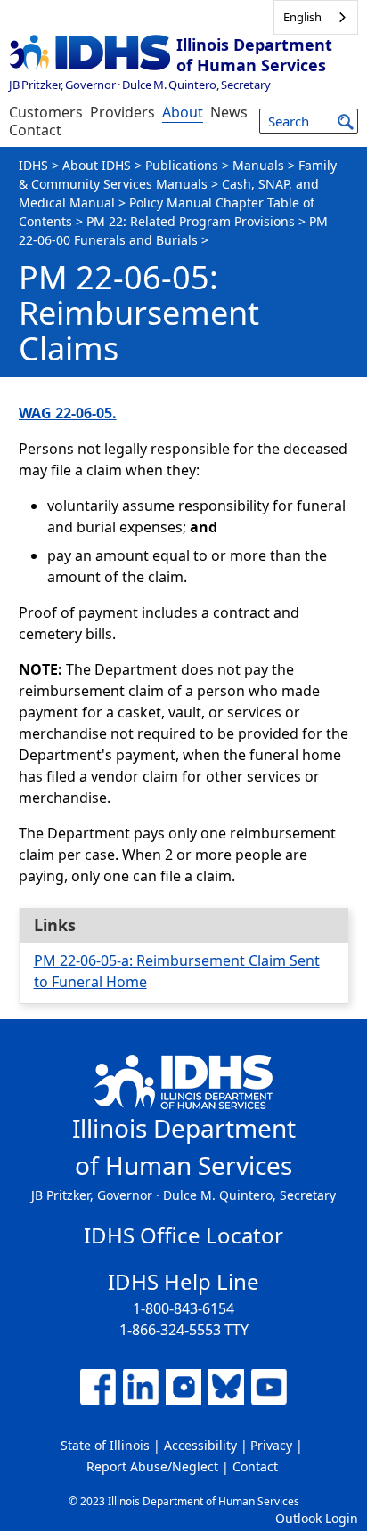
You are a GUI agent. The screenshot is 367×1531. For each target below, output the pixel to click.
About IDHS (96, 165)
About (182, 112)
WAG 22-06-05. (68, 413)
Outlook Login (316, 1518)
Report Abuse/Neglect (152, 1466)
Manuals (258, 165)
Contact (35, 130)
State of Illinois (105, 1445)
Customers (46, 112)
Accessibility (200, 1445)
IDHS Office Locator (183, 1235)
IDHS (33, 165)
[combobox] (315, 17)
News (229, 112)
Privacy (271, 1445)
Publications (181, 165)
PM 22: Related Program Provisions (190, 221)
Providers (122, 112)
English (302, 17)
